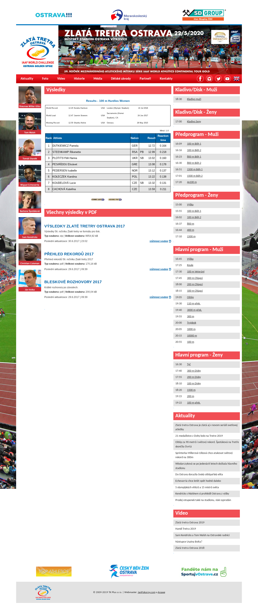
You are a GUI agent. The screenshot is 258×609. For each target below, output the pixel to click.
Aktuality (27, 78)
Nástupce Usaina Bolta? (188, 541)
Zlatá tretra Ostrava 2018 (189, 548)
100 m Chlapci (195, 290)
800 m (190, 223)
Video (61, 78)
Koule (190, 265)
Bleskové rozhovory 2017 (73, 282)
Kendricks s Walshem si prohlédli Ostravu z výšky (202, 493)
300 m (190, 316)
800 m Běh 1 (194, 156)
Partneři (145, 78)
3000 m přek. (194, 310)
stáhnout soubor (159, 241)
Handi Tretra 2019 (185, 528)
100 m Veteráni (195, 271)
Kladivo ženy (194, 121)
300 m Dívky (194, 370)
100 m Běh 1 (194, 143)
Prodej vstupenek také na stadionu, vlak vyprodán (203, 500)
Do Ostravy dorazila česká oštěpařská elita (199, 474)
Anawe (161, 592)
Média (98, 78)
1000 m (191, 329)
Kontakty (166, 78)
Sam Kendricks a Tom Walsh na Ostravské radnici (202, 535)
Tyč (189, 364)
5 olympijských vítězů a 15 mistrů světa (197, 487)
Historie (79, 78)
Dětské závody (121, 78)
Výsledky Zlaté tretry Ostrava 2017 (84, 226)
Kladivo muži (194, 99)
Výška (190, 204)
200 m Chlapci (195, 284)
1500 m (191, 236)
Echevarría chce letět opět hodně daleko (198, 481)
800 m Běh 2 (194, 163)
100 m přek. (194, 402)
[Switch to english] (236, 78)
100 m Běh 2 (194, 150)
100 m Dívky (194, 383)
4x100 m (192, 182)
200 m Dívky (194, 377)
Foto (45, 78)
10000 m (192, 335)
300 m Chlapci (195, 278)
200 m (190, 396)
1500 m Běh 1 (195, 169)
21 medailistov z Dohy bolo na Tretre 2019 (199, 436)
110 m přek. (194, 303)
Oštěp (190, 297)
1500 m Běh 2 (195, 176)
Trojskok (191, 322)
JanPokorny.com (146, 592)
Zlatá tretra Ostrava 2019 (189, 522)
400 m (190, 230)
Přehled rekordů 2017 (69, 254)
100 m (190, 342)
